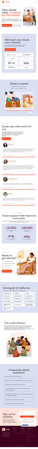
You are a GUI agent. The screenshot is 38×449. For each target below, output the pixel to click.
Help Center (23, 433)
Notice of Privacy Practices (31, 436)
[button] (34, 1)
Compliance (29, 439)
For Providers (23, 430)
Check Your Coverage (16, 433)
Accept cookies (25, 425)
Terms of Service (29, 433)
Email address (22, 412)
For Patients (14, 430)
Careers (28, 430)
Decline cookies (32, 425)
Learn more (32, 422)
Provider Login (23, 431)
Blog (27, 431)
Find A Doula (15, 431)
